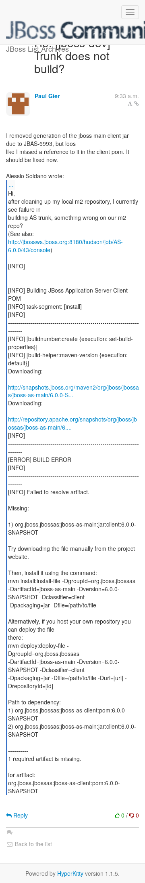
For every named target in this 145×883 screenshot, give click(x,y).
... (10, 184)
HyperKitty (70, 873)
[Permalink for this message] (136, 103)
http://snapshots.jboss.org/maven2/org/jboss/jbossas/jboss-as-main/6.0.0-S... (73, 391)
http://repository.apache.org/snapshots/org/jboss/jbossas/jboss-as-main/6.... (72, 423)
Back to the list (32, 844)
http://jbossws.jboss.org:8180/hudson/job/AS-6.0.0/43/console (65, 246)
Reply (20, 815)
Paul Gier (47, 96)
